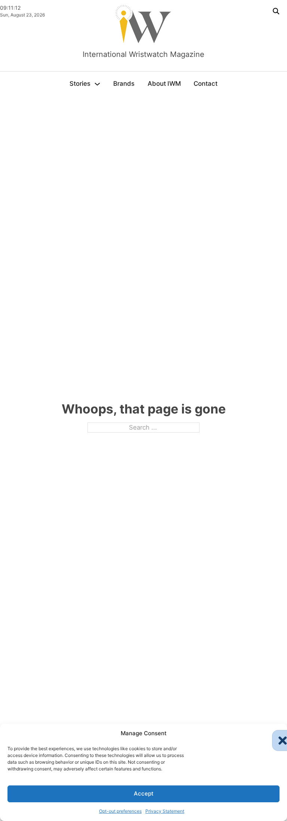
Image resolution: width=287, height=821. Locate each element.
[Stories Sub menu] (97, 84)
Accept (144, 793)
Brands (124, 83)
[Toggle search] (276, 11)
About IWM (164, 83)
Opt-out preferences (120, 811)
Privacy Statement (164, 811)
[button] (276, 733)
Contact (205, 83)
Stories (80, 83)
